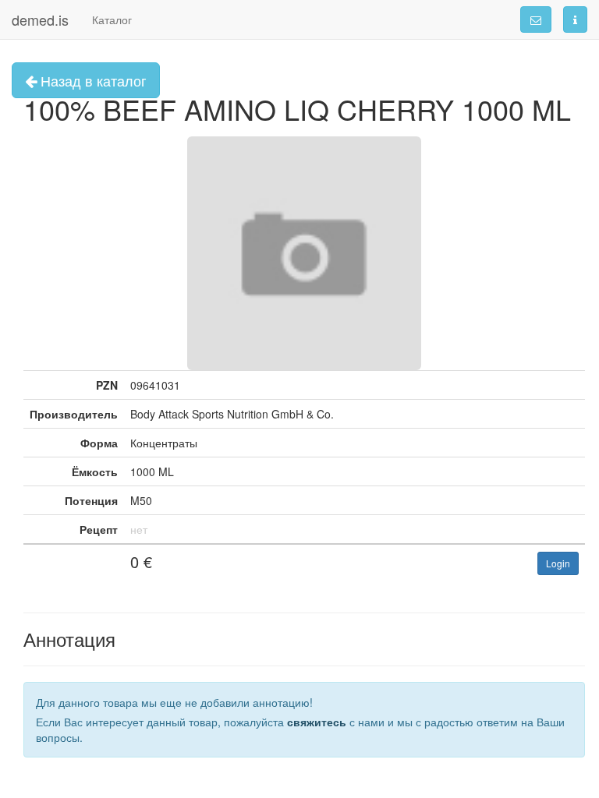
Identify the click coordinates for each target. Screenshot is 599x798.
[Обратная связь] (535, 19)
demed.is (40, 19)
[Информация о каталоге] (575, 19)
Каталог (112, 19)
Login (558, 563)
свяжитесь (316, 721)
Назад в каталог (92, 80)
